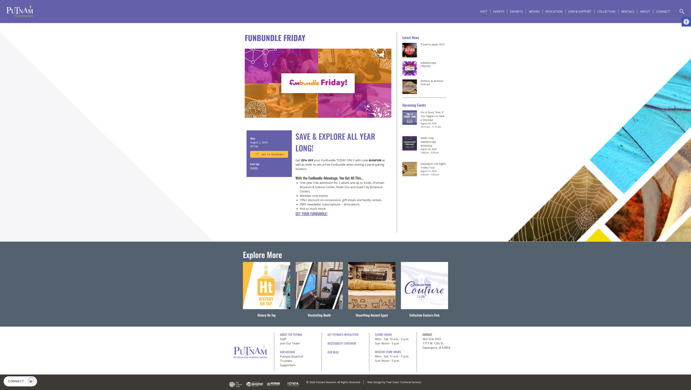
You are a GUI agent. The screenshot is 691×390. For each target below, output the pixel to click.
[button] (686, 21)
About (645, 12)
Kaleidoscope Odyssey (428, 64)
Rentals (627, 12)
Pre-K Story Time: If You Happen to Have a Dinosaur (433, 116)
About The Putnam (291, 334)
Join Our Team (290, 343)
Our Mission (287, 352)
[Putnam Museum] (20, 11)
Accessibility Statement (342, 343)
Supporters (287, 365)
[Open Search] (682, 11)
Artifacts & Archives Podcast (432, 82)
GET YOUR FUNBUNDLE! (311, 213)
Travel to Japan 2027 (433, 44)
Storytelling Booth (319, 315)
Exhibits (516, 12)
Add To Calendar (272, 154)
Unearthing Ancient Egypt (372, 315)
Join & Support (579, 12)
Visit (483, 12)
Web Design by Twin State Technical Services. (394, 382)
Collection (606, 12)
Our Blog (333, 352)
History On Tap (267, 315)
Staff (283, 339)
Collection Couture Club (424, 315)
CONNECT (663, 12)
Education (554, 12)
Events (498, 12)
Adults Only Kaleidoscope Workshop (428, 141)
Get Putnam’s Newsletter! (343, 334)
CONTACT (427, 334)
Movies (534, 12)
